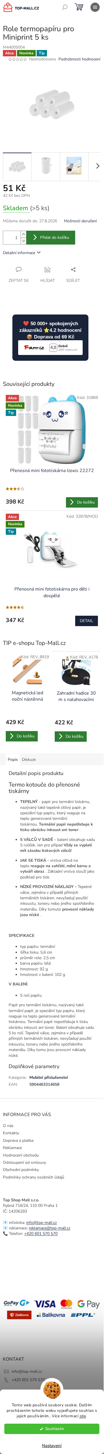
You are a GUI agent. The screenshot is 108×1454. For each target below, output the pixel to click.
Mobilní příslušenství (48, 1077)
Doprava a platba (18, 1140)
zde (82, 1416)
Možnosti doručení (80, 221)
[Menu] (95, 7)
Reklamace (12, 1147)
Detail (86, 621)
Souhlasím (54, 1428)
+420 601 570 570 (41, 1233)
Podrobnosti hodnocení (79, 59)
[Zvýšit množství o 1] (23, 234)
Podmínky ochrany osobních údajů (33, 1177)
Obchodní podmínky (21, 1169)
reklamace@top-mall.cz (49, 1228)
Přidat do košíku (54, 237)
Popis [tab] (13, 759)
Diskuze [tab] (29, 759)
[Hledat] (65, 7)
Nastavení (52, 1446)
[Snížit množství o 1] (23, 241)
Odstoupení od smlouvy (24, 1162)
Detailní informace (19, 253)
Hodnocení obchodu (21, 1155)
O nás (8, 1126)
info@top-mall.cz (41, 1222)
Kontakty (11, 1133)
